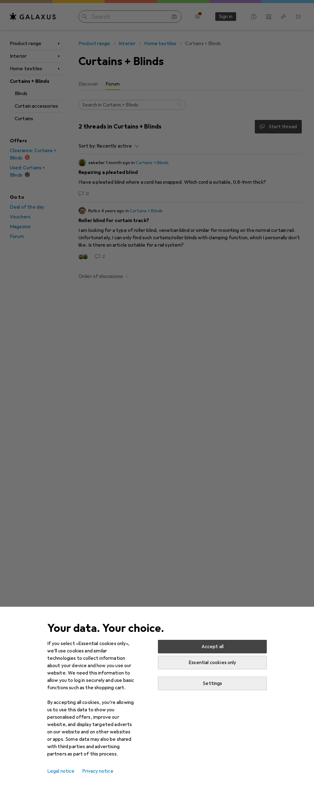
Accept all (212, 647)
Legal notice (61, 771)
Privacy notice (97, 771)
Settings (212, 683)
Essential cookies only (212, 662)
